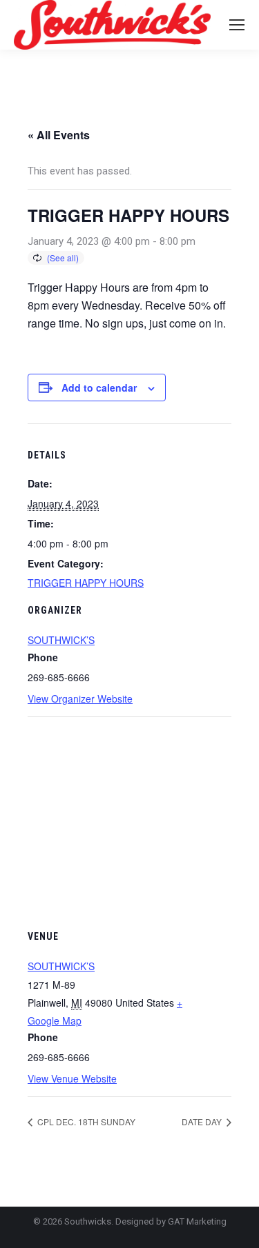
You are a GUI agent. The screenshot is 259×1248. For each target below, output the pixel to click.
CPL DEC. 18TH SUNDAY (85, 1121)
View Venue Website (72, 1078)
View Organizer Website (80, 698)
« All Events (59, 135)
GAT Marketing (197, 1221)
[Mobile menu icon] (237, 25)
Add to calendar (99, 387)
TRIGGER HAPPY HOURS (86, 583)
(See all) (63, 257)
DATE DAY (203, 1121)
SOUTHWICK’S (61, 640)
